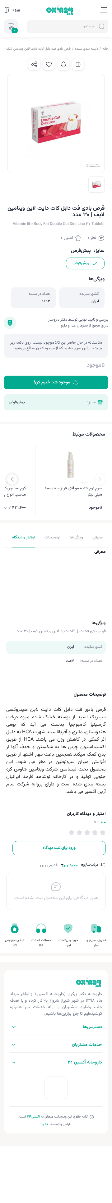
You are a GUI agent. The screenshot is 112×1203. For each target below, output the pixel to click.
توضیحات (52, 537)
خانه (105, 49)
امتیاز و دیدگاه (23, 537)
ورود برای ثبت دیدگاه (59, 848)
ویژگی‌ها (76, 537)
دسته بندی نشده (86, 49)
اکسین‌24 (33, 1116)
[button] (12, 479)
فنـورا (44, 1124)
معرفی (97, 537)
